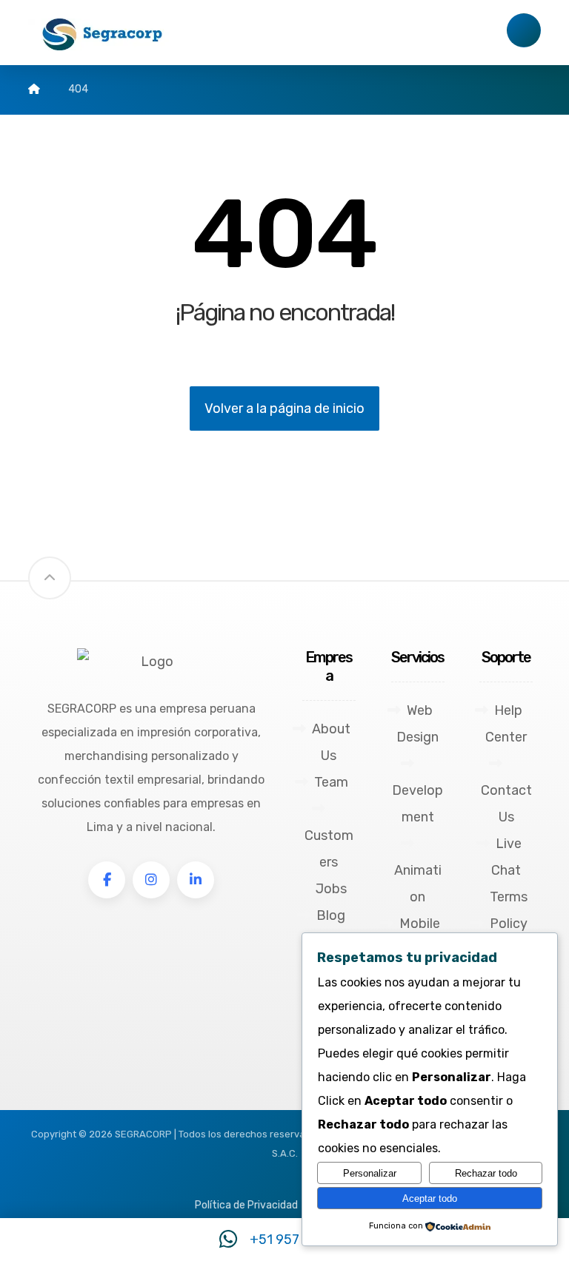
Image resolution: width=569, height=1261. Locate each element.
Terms (509, 897)
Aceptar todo (429, 1198)
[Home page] (34, 89)
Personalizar (369, 1173)
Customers (329, 848)
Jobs (331, 889)
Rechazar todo (486, 1173)
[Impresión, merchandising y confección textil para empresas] (102, 34)
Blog (330, 915)
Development (417, 803)
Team (331, 782)
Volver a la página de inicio (284, 408)
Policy (509, 923)
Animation (418, 883)
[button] (106, 879)
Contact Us (506, 803)
